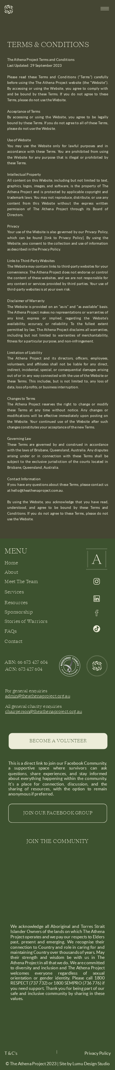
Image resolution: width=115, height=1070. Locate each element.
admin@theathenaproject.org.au (37, 696)
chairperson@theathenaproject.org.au (43, 712)
